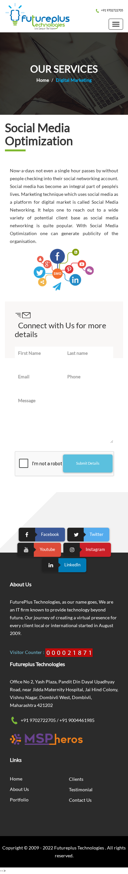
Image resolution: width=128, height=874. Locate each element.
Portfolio (19, 799)
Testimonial (81, 789)
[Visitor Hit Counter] (69, 652)
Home (42, 80)
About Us (19, 789)
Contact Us (80, 800)
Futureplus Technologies (79, 847)
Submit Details (87, 463)
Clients (76, 779)
